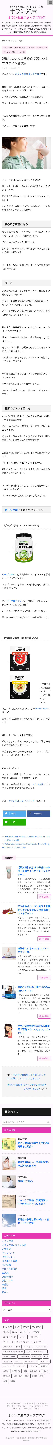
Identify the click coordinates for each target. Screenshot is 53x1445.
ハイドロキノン (40, 1352)
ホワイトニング (31, 1361)
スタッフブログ (35, 1406)
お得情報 (6, 1249)
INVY (17, 1327)
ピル (46, 1356)
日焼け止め (17, 1376)
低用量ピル (16, 1371)
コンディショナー (24, 1342)
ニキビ (28, 1352)
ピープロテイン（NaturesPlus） (22, 525)
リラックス (33, 1366)
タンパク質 (42, 844)
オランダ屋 (11, 510)
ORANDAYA (36, 1327)
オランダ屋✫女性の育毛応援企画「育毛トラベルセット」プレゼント (34, 1029)
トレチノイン (40, 1347)
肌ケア (5, 1292)
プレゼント (7, 1361)
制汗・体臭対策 (9, 1269)
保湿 (25, 1371)
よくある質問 (41, 1403)
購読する (13, 1111)
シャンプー (38, 1342)
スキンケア (7, 1347)
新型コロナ (7, 1280)
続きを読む (44, 897)
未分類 (5, 1284)
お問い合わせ (21, 1406)
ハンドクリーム (9, 1356)
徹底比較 (6, 1376)
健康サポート (35, 1371)
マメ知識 (15, 840)
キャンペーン (8, 1253)
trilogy (14, 1332)
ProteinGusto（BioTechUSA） (21, 637)
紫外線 (34, 1376)
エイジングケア (9, 1337)
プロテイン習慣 (20, 848)
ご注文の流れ (28, 1403)
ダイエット (27, 1347)
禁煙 (4, 1288)
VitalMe (23, 1332)
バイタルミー (24, 1356)
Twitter (37, 1409)
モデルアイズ (8, 1366)
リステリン (21, 1366)
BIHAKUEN (7, 1327)
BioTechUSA (9, 844)
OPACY (26, 1327)
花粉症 (12, 1381)
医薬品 (5, 1273)
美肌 (5, 1381)
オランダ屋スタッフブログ (26, 17)
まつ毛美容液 (34, 1332)
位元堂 (6, 1371)
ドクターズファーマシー (13, 1352)
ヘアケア (18, 1361)
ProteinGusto (41, 709)
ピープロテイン (9, 574)
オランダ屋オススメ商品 (24, 837)
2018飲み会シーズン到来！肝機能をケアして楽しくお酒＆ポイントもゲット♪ (34, 910)
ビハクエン (36, 1356)
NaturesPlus (20, 844)
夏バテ (46, 1371)
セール (17, 1347)
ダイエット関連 (9, 1261)
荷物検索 (10, 1406)
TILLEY (6, 1332)
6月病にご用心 (25, 1181)
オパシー (22, 1337)
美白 (41, 1376)
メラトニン (44, 1361)
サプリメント (40, 837)
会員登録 (44, 1366)
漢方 (27, 1376)
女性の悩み (7, 1276)
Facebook (27, 1409)
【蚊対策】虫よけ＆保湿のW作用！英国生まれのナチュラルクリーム (34, 871)
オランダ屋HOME (13, 1403)
